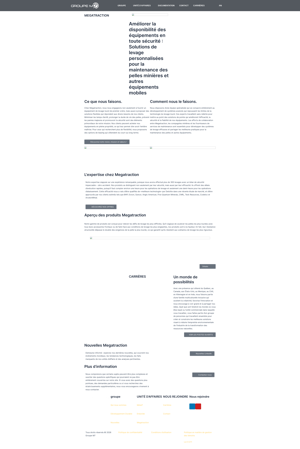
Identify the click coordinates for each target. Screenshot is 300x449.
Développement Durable (121, 414)
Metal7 (140, 405)
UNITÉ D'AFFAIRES (149, 396)
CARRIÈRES (199, 6)
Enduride (141, 414)
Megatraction (143, 422)
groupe (115, 396)
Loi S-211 (188, 442)
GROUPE (122, 6)
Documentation (166, 6)
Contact (184, 6)
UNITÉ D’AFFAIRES (142, 6)
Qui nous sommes (118, 405)
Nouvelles (115, 422)
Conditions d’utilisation (161, 432)
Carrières (167, 405)
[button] (233, 5)
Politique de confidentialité (130, 432)
